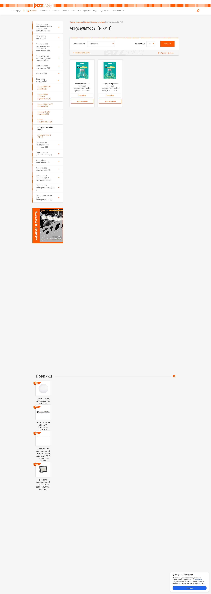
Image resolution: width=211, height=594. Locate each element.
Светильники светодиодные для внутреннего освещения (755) (44, 27)
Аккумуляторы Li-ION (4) (44, 136)
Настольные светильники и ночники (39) (42, 145)
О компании (45, 11)
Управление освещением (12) (43, 169)
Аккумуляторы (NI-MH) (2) (45, 128)
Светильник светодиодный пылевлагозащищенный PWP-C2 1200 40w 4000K (43, 455)
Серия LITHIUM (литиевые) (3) (43, 113)
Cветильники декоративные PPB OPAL (43, 401)
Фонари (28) (41, 73)
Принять (189, 588)
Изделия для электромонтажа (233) (45, 187)
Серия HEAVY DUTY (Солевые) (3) (45, 105)
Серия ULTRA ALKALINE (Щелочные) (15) (44, 96)
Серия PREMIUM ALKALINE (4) (44, 88)
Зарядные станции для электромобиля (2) (44, 197)
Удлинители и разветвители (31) (44, 153)
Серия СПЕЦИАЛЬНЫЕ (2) (44, 121)
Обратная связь (118, 11)
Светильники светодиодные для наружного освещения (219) (44, 47)
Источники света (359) (41, 37)
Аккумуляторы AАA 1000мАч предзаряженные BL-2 (110, 86)
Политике (198, 580)
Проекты (65, 11)
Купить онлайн (82, 101)
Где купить (105, 11)
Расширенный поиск (82, 53)
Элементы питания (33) (41, 80)
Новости (55, 11)
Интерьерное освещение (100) (43, 67)
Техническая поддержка (81, 11)
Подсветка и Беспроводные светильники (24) (43, 178)
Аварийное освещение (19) (42, 161)
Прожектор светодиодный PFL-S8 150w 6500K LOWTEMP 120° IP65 (43, 485)
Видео (95, 11)
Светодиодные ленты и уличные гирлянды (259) (43, 58)
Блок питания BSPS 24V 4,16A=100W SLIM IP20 (43, 426)
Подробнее (82, 95)
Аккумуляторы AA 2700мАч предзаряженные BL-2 (82, 86)
